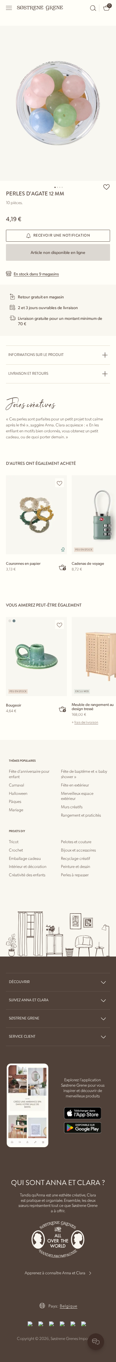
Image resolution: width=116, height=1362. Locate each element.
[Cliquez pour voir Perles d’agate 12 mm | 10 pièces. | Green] (58, 103)
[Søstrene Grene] (40, 7)
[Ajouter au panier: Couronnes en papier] (62, 567)
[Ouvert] (9, 7)
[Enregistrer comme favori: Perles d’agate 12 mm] (106, 186)
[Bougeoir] (36, 656)
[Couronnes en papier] (36, 514)
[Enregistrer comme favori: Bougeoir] (59, 625)
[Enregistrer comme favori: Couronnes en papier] (59, 483)
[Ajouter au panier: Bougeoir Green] (62, 709)
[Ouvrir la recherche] (93, 8)
